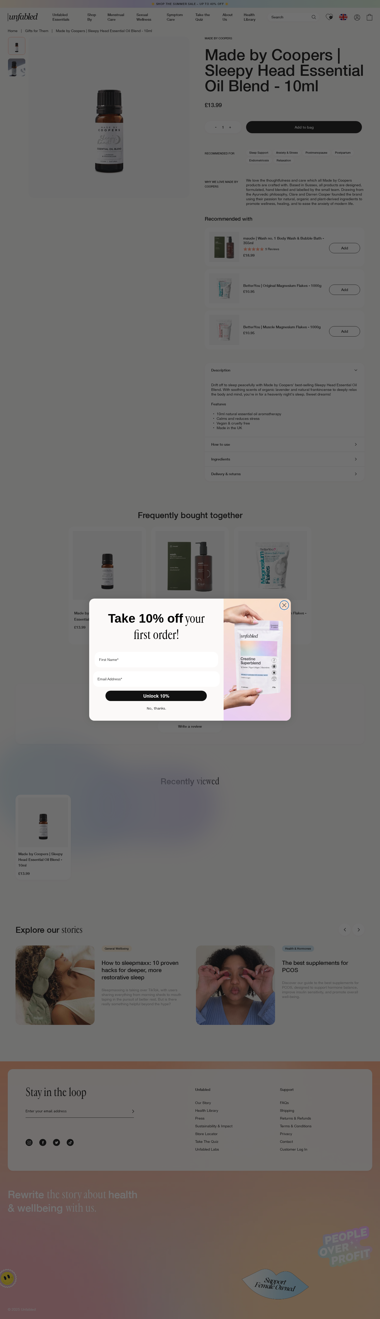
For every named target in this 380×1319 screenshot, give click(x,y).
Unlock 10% (156, 695)
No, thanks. (156, 708)
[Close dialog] (284, 605)
